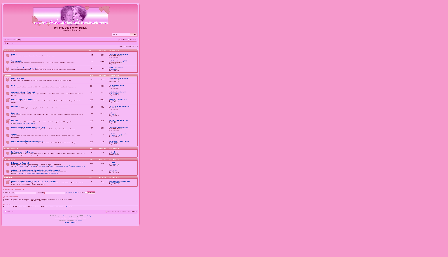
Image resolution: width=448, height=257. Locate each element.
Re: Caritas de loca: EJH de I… (118, 99)
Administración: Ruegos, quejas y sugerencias (28, 68)
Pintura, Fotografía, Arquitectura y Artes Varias (28, 127)
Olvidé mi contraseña (72, 192)
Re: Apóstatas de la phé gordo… (119, 141)
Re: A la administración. (116, 67)
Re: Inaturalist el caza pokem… (118, 127)
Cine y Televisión (17, 79)
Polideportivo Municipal (20, 163)
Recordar (82, 192)
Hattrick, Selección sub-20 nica (59, 166)
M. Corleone (114, 80)
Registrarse (19, 190)
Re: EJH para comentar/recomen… (119, 78)
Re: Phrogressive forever (116, 85)
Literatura (14, 120)
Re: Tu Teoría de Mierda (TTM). (118, 61)
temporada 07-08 (53, 173)
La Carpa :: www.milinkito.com (22, 152)
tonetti (112, 114)
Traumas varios (16, 61)
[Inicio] (70, 15)
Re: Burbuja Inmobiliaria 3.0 (117, 92)
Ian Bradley (88, 216)
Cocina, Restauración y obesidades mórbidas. (28, 141)
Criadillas (113, 69)
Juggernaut (114, 164)
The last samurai (115, 135)
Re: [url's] (112, 152)
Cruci (112, 86)
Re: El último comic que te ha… (118, 134)
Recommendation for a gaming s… (119, 181)
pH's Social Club (9, 51)
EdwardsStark (115, 182)
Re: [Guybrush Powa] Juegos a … (119, 106)
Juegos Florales (10, 159)
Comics (14, 134)
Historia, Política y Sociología (22, 99)
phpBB (65, 218)
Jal (111, 171)
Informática (15, 106)
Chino (112, 100)
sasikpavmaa (68, 207)
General (14, 54)
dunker (113, 121)
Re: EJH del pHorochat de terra (118, 54)
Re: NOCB (112, 163)
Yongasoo (113, 153)
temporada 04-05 (42, 173)
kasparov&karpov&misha (77, 166)
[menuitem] (18, 39)
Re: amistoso (113, 170)
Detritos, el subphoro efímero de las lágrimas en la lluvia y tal (33, 181)
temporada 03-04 (30, 173)
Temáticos (7, 75)
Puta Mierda (8, 177)
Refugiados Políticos (11, 148)
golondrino (114, 142)
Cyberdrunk (33, 166)
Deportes (14, 113)
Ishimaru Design (66, 216)
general (21, 173)
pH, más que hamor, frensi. (70, 27)
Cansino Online (23, 166)
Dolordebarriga (115, 55)
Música (13, 85)
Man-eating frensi (43, 166)
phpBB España (78, 220)
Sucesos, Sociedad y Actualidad (23, 92)
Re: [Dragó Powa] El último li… (118, 120)
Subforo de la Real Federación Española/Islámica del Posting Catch (35, 170)
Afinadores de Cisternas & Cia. (26, 123)
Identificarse (8, 190)
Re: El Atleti (112, 113)
